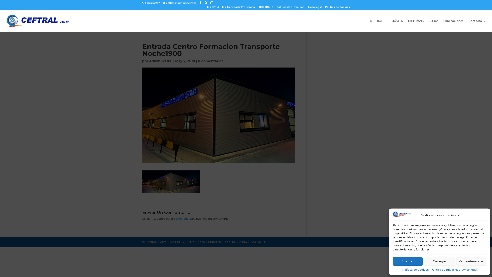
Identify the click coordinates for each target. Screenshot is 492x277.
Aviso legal (469, 269)
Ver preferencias (471, 261)
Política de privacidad (445, 269)
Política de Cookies (415, 269)
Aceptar (408, 261)
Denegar (439, 261)
